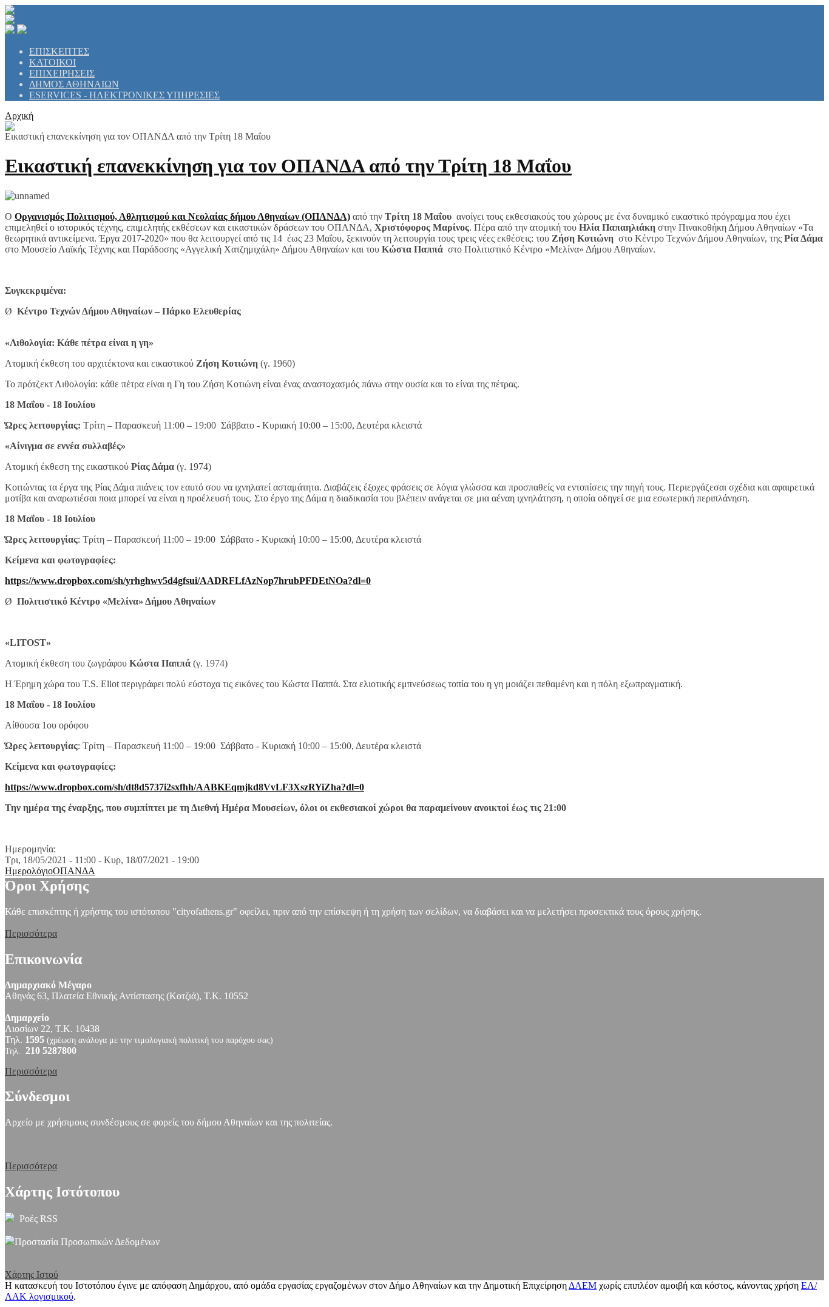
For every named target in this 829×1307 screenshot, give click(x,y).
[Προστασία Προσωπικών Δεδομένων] (10, 1242)
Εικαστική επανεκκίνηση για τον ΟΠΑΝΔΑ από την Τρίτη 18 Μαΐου (288, 166)
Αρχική (19, 115)
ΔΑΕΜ (583, 1285)
